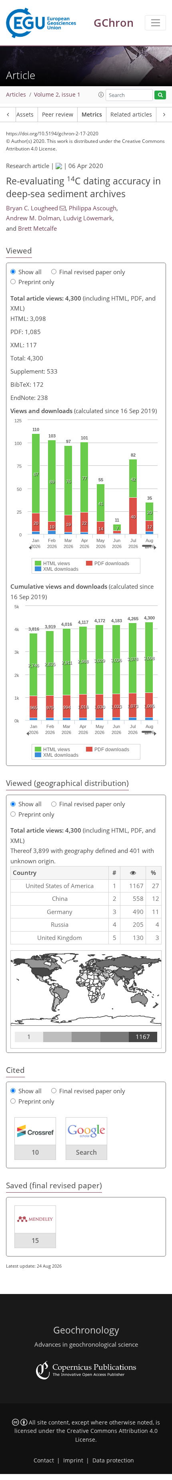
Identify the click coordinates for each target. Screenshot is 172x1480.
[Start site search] (160, 95)
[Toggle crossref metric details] (35, 1131)
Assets (25, 114)
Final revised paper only (92, 272)
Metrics (92, 114)
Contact (44, 1460)
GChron (114, 22)
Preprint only (36, 282)
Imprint (73, 1460)
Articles (16, 94)
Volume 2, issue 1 (57, 94)
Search (86, 1152)
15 (35, 1240)
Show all (30, 272)
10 (35, 1152)
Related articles (131, 114)
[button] (101, 94)
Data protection (113, 1460)
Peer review (57, 114)
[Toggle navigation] (155, 22)
